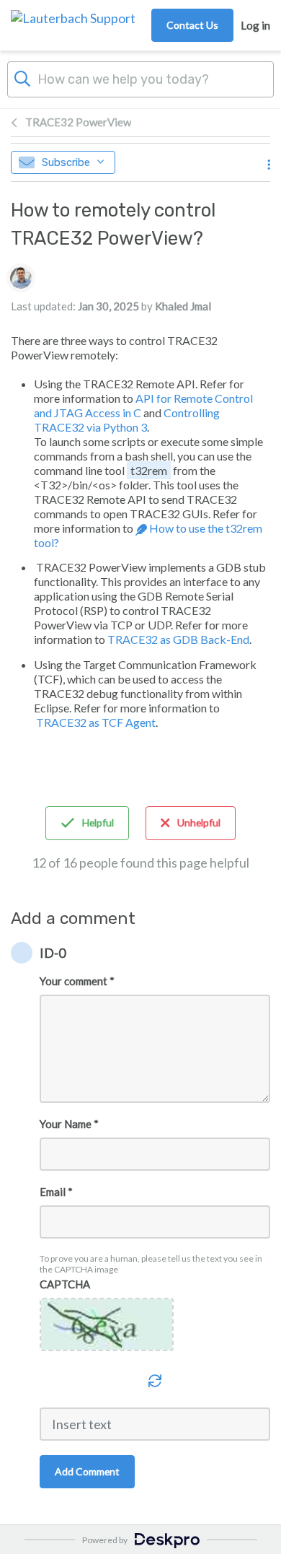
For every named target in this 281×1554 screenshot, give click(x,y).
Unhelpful (198, 822)
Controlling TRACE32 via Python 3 (127, 420)
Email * (56, 1191)
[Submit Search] (22, 77)
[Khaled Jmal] (21, 278)
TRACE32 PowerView (78, 121)
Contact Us (192, 25)
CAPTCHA (65, 1284)
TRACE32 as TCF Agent (95, 722)
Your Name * (69, 1123)
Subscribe (66, 162)
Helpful (98, 822)
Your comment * (77, 980)
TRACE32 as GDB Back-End (178, 639)
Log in (255, 25)
